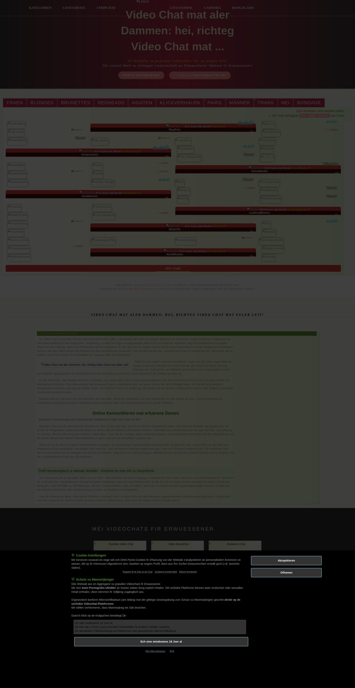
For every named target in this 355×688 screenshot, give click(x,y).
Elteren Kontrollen (188, 572)
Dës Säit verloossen (155, 651)
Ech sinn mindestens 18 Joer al (161, 641)
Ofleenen (286, 572)
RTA (172, 651)
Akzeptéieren (286, 560)
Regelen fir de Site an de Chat (137, 572)
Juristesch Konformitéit (166, 572)
